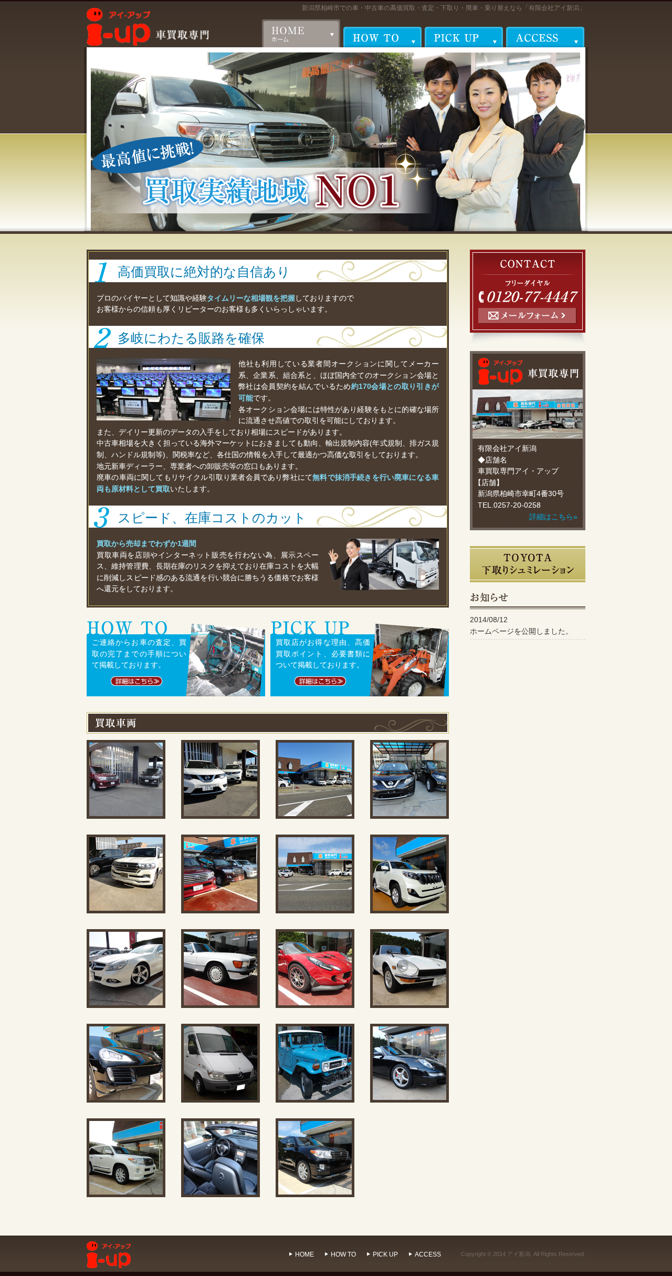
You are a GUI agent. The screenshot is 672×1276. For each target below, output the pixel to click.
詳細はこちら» (553, 516)
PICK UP (385, 1254)
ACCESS (428, 1254)
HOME (304, 1254)
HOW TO (343, 1254)
